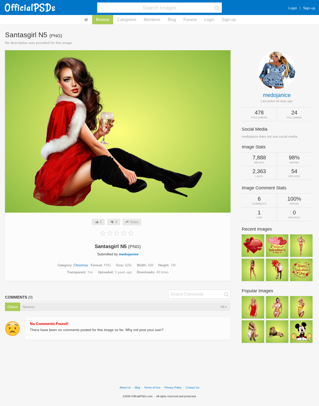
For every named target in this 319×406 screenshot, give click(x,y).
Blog (172, 19)
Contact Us (192, 387)
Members (152, 19)
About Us (125, 387)
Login (292, 8)
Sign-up (309, 8)
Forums (190, 19)
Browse (102, 19)
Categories (126, 19)
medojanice (129, 254)
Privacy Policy (173, 387)
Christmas (81, 265)
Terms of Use (152, 387)
